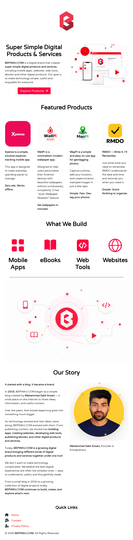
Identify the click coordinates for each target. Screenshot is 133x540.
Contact (16, 520)
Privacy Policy (20, 526)
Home (15, 515)
